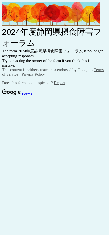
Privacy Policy (33, 74)
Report (59, 83)
